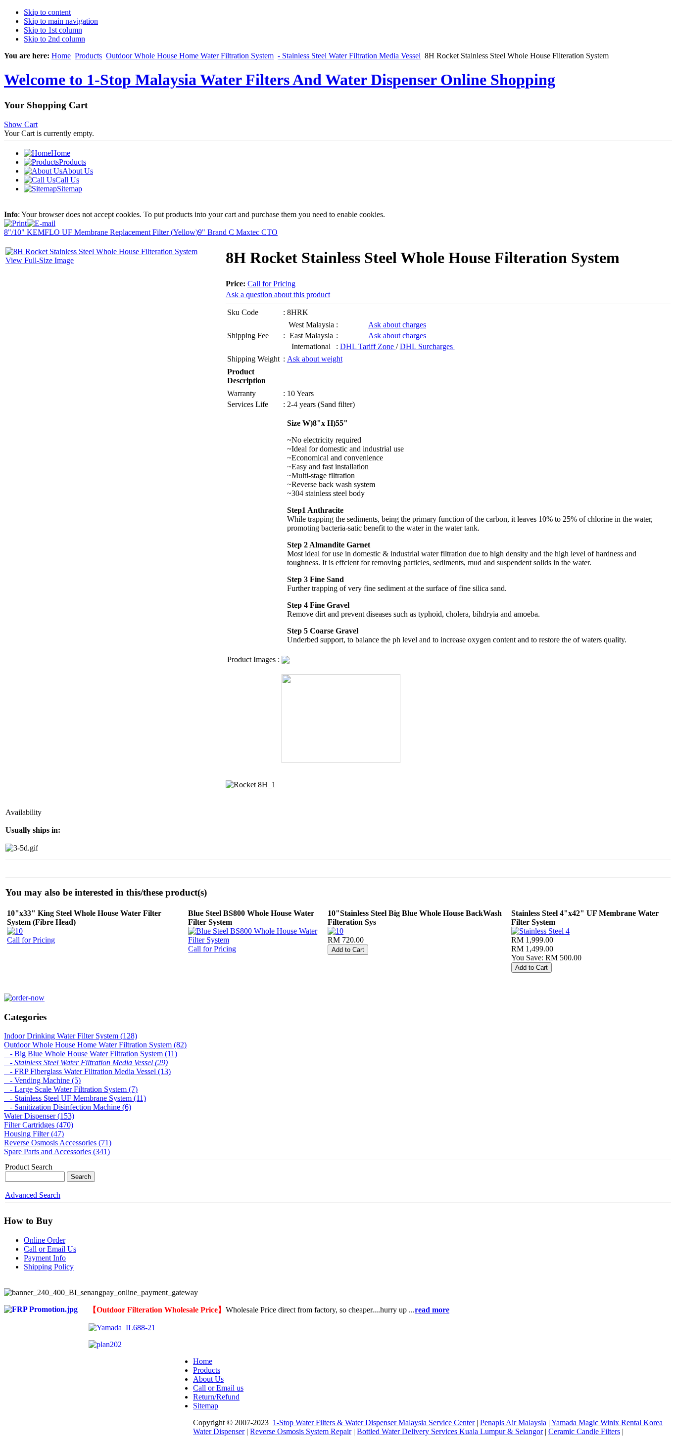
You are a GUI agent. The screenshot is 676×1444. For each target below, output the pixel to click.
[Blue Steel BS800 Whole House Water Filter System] (257, 940)
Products (88, 55)
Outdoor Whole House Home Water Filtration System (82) (95, 1044)
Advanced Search (32, 1195)
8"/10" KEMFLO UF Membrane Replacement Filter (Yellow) (101, 232)
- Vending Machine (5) (42, 1080)
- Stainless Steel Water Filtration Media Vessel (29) (86, 1062)
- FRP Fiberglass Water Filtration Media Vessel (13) (87, 1071)
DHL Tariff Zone (368, 346)
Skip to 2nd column (54, 39)
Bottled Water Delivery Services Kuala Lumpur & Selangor (450, 1431)
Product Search (28, 1167)
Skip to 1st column (53, 30)
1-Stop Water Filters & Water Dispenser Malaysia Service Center (374, 1422)
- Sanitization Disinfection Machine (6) (67, 1107)
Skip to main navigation (61, 21)
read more (432, 1310)
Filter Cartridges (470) (38, 1125)
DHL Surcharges (427, 346)
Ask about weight (314, 359)
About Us (208, 1379)
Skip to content (47, 12)
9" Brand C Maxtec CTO (238, 232)
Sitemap (205, 1405)
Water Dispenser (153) (39, 1116)
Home (61, 55)
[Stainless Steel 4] (540, 931)
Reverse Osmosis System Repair (300, 1431)
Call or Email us (218, 1388)
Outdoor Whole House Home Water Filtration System (190, 55)
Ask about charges (397, 324)
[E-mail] (41, 221)
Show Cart (21, 124)
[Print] (15, 221)
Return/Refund (216, 1397)
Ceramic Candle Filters (584, 1431)
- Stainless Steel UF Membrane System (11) (75, 1098)
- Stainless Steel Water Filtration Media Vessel (349, 55)
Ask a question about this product (278, 294)
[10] (15, 931)
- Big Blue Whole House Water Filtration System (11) (90, 1053)
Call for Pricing (271, 283)
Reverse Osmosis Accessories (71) (57, 1142)
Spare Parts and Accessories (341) (57, 1151)
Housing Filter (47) (34, 1133)
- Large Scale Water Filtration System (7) (71, 1089)
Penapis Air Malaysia (513, 1422)
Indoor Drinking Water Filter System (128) (70, 1036)
